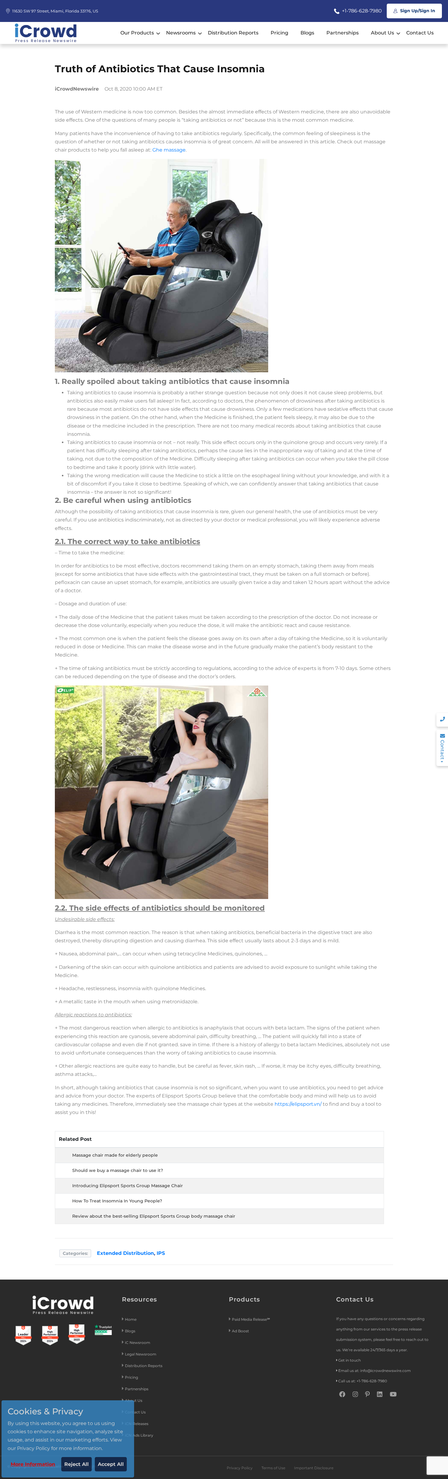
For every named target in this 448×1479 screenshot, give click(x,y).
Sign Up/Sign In (417, 10)
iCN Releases (136, 1423)
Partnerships (342, 33)
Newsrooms (181, 33)
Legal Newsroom (141, 1354)
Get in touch (349, 1360)
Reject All (76, 1464)
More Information (33, 1464)
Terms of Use (273, 1468)
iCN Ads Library (139, 1435)
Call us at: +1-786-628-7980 (362, 1381)
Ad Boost (240, 1331)
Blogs (307, 33)
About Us (382, 33)
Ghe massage (169, 150)
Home (131, 1319)
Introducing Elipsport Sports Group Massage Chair (127, 1185)
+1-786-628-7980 (361, 11)
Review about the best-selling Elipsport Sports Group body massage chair (153, 1216)
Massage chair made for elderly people (115, 1155)
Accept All (111, 1464)
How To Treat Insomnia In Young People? (117, 1201)
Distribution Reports (233, 33)
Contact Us (420, 33)
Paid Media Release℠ (251, 1319)
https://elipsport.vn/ (298, 1104)
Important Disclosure (313, 1468)
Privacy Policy (240, 1468)
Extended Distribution (125, 1253)
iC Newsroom (138, 1342)
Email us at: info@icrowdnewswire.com (374, 1370)
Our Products (137, 33)
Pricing (279, 33)
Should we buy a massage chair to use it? (117, 1170)
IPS (161, 1253)
